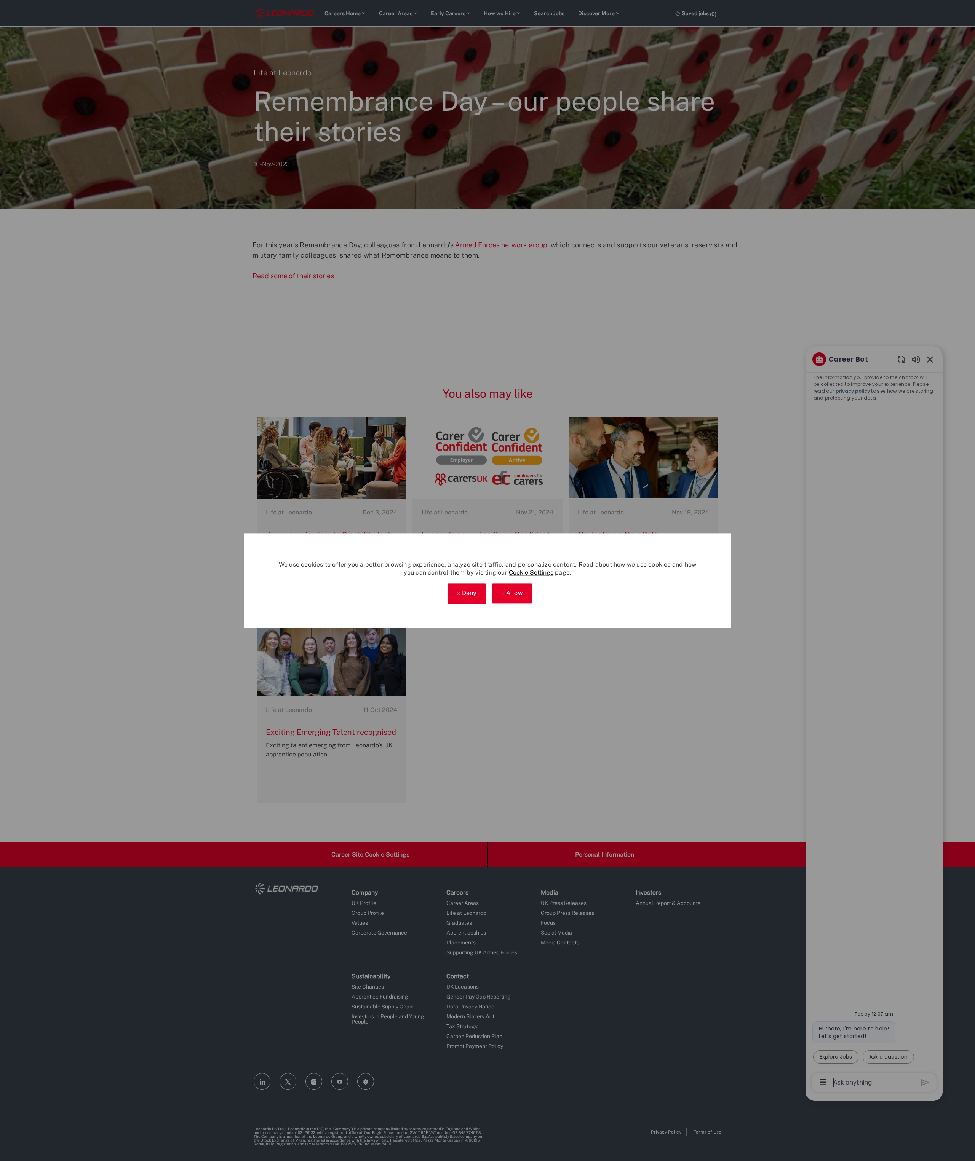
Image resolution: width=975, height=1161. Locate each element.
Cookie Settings (531, 573)
